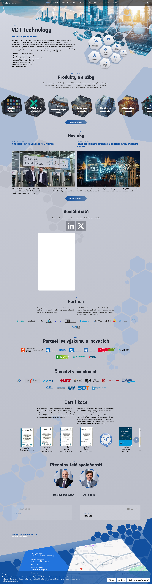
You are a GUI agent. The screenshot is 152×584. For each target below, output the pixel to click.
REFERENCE (81, 3)
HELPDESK (105, 3)
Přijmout (111, 580)
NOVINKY (55, 3)
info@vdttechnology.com (40, 570)
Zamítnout (121, 580)
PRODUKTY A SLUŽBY (68, 3)
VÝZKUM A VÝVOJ (93, 3)
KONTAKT (115, 3)
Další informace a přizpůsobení (138, 580)
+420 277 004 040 (38, 567)
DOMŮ (48, 3)
